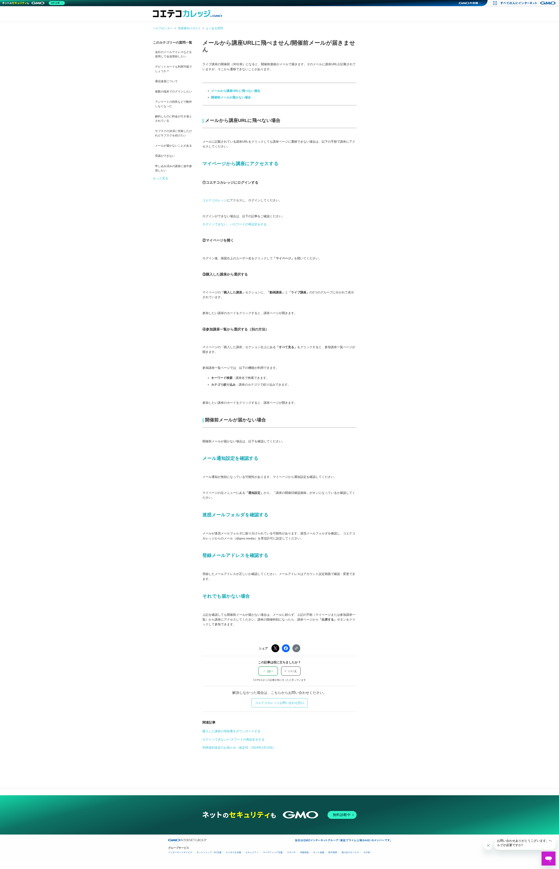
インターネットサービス (180, 852)
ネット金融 (318, 852)
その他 (366, 852)
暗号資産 (332, 852)
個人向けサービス (350, 852)
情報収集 (304, 852)
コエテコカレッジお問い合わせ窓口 (279, 703)
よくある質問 (214, 28)
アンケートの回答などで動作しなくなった (173, 104)
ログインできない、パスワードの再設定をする (234, 224)
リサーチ (291, 852)
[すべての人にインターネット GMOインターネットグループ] (528, 3)
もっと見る (160, 178)
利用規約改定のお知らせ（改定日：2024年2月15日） (239, 747)
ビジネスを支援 (233, 852)
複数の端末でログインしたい (173, 91)
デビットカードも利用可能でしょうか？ (173, 69)
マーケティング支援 (273, 852)
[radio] (268, 671)
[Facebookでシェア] (286, 648)
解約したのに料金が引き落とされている (173, 118)
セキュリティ (252, 852)
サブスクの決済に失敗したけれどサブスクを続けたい (173, 133)
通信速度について (166, 81)
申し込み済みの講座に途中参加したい (173, 168)
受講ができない (165, 155)
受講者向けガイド (189, 28)
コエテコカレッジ (214, 200)
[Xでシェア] (275, 648)
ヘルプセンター (163, 28)
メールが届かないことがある (173, 145)
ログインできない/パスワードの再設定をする (233, 739)
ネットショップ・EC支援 (209, 852)
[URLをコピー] (296, 648)
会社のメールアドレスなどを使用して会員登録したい (173, 54)
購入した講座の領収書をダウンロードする (231, 731)
